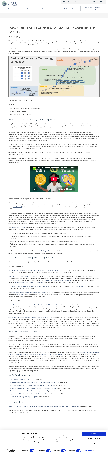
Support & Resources (48, 9)
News (86, 10)
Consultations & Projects (31, 9)
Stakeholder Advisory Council (67, 9)
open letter (20, 295)
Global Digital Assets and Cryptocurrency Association (28, 293)
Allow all (94, 434)
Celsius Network (30, 282)
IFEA (64, 2)
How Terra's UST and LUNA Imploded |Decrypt (23, 276)
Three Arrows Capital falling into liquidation (57, 280)
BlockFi (40, 282)
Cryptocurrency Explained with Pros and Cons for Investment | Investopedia (34, 388)
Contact (70, 2)
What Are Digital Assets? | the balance (22, 379)
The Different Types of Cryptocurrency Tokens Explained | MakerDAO (32, 385)
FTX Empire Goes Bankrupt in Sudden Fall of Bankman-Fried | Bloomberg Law (33, 270)
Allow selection (94, 438)
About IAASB (88, 7)
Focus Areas (98, 10)
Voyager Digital (19, 282)
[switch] (48, 450)
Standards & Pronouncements (11, 9)
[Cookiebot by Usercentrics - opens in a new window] (11, 450)
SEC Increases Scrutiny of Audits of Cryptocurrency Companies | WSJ (30, 317)
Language (77, 2)
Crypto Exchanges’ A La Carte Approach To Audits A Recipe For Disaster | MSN (33, 305)
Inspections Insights (18, 227)
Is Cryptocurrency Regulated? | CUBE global (24, 397)
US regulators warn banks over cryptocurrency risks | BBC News (29, 286)
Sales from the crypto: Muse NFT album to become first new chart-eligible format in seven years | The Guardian (43, 406)
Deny (94, 443)
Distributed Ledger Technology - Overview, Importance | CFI (29, 391)
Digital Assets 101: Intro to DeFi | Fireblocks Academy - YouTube (30, 394)
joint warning (80, 286)
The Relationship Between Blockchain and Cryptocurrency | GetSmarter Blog (34, 382)
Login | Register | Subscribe (91, 2)
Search (103, 1)
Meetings (98, 7)
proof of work (17, 207)
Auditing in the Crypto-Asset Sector (45, 251)
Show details (88, 450)
